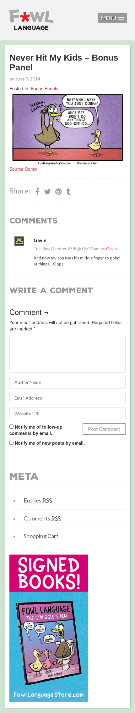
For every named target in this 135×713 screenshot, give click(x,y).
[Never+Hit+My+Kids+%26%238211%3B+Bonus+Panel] (58, 191)
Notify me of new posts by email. (50, 443)
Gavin (111, 248)
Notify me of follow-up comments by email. (35, 430)
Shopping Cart (41, 535)
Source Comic (23, 169)
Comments (42, 518)
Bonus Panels (44, 88)
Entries (38, 500)
